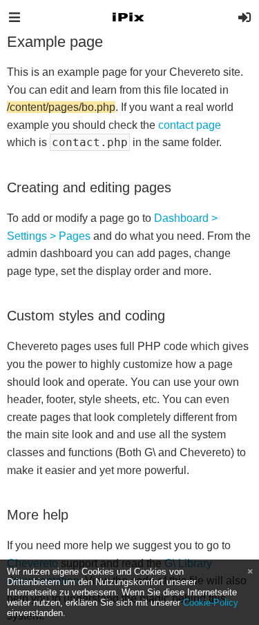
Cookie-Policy (210, 602)
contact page (189, 125)
